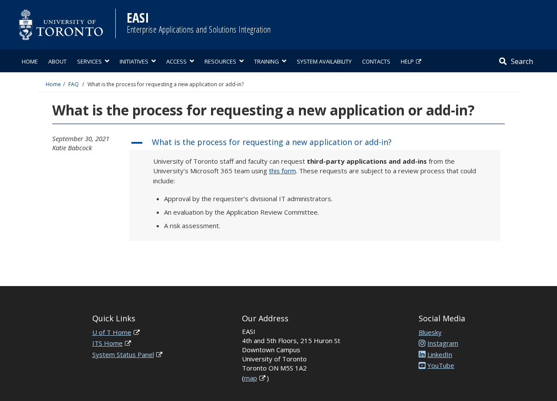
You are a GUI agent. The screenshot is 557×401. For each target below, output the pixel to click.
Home (30, 61)
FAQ (73, 84)
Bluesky (430, 332)
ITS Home (107, 343)
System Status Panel (123, 354)
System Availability (324, 61)
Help (407, 61)
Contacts (376, 61)
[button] (314, 143)
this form (282, 170)
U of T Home (111, 332)
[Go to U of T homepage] (60, 24)
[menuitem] (29, 60)
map (250, 378)
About (57, 61)
